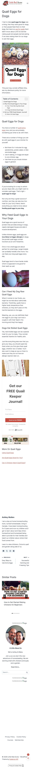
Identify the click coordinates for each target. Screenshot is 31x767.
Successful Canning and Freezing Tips (24, 561)
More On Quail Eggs (13, 114)
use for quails (20, 29)
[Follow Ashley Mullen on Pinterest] (13, 550)
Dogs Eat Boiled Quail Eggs (15, 110)
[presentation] (15, 590)
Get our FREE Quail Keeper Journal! (15, 112)
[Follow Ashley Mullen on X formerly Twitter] (6, 550)
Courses (10, 740)
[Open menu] (27, 3)
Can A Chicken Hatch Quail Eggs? (13, 463)
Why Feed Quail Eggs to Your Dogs (15, 104)
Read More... (15, 667)
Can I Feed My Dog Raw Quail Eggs (15, 107)
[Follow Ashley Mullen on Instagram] (10, 550)
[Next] (26, 596)
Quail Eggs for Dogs (10, 101)
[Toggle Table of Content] (25, 99)
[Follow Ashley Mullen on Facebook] (3, 550)
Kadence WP (13, 759)
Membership (19, 740)
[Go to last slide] (4, 596)
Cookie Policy (21, 737)
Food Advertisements (16, 623)
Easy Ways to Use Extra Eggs (7, 560)
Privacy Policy (10, 737)
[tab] (12, 613)
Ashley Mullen (8, 517)
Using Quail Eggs (8, 453)
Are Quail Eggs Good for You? (12, 458)
